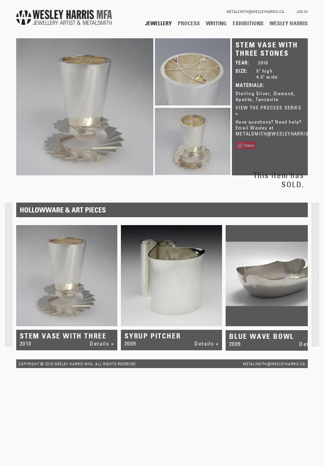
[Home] (64, 18)
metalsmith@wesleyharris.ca (255, 11)
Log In (302, 11)
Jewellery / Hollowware (158, 23)
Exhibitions (248, 23)
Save (249, 145)
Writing (216, 23)
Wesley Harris (288, 23)
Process (189, 23)
